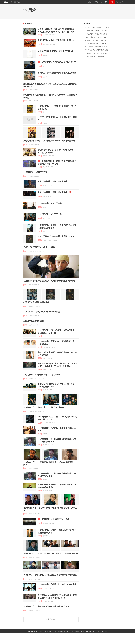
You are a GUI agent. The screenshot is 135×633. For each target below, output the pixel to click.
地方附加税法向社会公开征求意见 (95, 56)
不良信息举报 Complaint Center (88, 631)
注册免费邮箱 (119, 2)
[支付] (102, 2)
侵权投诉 (104, 631)
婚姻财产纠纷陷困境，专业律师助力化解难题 (56, 40)
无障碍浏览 (17, 2)
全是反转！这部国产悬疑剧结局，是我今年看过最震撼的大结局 (49, 281)
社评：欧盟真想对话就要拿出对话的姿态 (96, 47)
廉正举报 (99, 631)
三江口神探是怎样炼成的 (33, 321)
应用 (11, 2)
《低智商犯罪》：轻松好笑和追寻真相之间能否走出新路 (46, 606)
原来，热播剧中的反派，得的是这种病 (53, 181)
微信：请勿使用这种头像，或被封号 (95, 43)
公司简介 (55, 631)
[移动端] (84, 2)
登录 (112, 2)
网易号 (39, 35)
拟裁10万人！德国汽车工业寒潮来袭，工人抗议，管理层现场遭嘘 (98, 40)
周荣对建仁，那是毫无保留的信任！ (56, 519)
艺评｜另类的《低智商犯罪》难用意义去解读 (56, 236)
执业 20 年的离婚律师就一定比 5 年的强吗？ (55, 51)
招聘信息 (66, 631)
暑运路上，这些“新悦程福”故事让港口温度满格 (57, 73)
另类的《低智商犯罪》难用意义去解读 (39, 247)
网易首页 (6, 2)
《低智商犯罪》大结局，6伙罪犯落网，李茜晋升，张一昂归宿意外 (50, 553)
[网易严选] (96, 2)
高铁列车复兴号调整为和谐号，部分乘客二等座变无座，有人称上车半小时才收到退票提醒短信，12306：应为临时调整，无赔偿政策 (98, 50)
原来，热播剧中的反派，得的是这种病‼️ (54, 192)
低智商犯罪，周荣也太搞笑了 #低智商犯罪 (59, 62)
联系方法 (60, 631)
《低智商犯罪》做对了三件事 (35, 172)
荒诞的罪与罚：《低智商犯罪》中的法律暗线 (41, 375)
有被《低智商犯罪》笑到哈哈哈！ (37, 302)
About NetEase (48, 631)
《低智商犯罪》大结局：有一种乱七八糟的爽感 (57, 584)
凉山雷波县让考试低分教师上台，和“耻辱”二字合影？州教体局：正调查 (98, 27)
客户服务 (71, 631)
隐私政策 (77, 631)
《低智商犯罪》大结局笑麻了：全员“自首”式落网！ (44, 407)
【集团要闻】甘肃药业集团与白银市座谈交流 (41, 312)
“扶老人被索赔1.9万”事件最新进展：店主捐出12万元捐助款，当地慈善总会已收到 (98, 34)
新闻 (39, 123)
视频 (39, 66)
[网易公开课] (90, 2)
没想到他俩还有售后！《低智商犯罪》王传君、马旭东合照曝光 (49, 141)
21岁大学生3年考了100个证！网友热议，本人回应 (98, 30)
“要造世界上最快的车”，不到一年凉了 (96, 37)
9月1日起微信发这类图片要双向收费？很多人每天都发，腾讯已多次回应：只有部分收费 (98, 53)
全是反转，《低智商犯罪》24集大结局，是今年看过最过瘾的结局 (50, 575)
